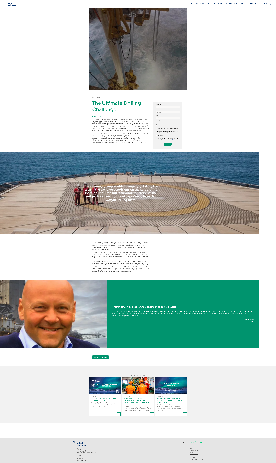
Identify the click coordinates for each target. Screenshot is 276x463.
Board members (194, 454)
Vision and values (194, 450)
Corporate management (196, 455)
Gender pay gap (194, 457)
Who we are (205, 4)
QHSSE (191, 452)
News (214, 4)
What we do (193, 4)
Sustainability (232, 4)
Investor (243, 4)
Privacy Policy (172, 139)
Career (221, 4)
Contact (253, 4)
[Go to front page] (11, 4)
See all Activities (100, 357)
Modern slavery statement (196, 459)
